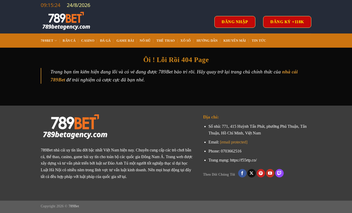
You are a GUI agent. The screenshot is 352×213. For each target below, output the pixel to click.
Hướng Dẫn (207, 40)
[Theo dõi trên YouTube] (270, 173)
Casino (87, 40)
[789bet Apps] (66, 22)
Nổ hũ (145, 40)
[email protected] (233, 142)
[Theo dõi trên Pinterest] (261, 173)
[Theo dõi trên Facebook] (242, 173)
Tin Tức (259, 40)
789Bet (47, 40)
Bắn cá (69, 40)
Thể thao (165, 40)
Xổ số (185, 40)
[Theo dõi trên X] (251, 173)
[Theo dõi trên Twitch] (279, 173)
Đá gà (105, 40)
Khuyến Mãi (234, 40)
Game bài (125, 40)
